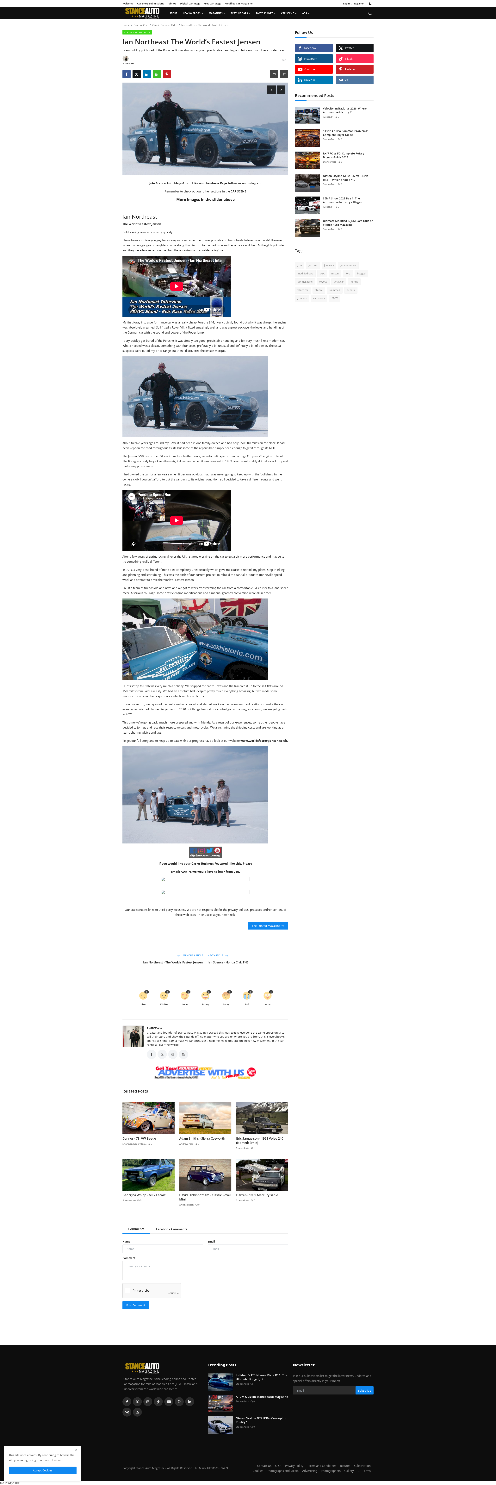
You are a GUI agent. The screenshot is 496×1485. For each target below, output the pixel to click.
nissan (335, 273)
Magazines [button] (216, 13)
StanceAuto (154, 1027)
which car (302, 290)
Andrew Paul (186, 1143)
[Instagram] (147, 1401)
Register (359, 3)
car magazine (305, 281)
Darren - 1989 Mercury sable (257, 1195)
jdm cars (329, 265)
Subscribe (364, 1390)
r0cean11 (328, 116)
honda (354, 281)
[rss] (137, 1412)
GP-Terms (364, 1471)
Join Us (172, 3)
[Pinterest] (179, 1401)
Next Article (216, 955)
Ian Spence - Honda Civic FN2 (228, 962)
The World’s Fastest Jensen (141, 224)
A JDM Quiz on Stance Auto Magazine (262, 1397)
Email (211, 1241)
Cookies (258, 1471)
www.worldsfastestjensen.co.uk (263, 740)
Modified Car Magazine (238, 3)
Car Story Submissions (150, 3)
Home (126, 25)
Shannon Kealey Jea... (134, 1143)
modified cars (305, 273)
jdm (299, 265)
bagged (361, 273)
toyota (323, 281)
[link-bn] (205, 1073)
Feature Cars (141, 25)
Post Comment (135, 1305)
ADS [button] (304, 13)
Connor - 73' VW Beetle (139, 1138)
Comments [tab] (136, 1229)
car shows (319, 298)
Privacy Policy (294, 1466)
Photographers (331, 1471)
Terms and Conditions (321, 1466)
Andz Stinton (186, 1204)
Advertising (309, 1471)
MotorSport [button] (264, 13)
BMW (335, 298)
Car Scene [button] (287, 13)
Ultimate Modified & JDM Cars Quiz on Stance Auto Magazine (348, 223)
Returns (345, 1466)
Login (346, 3)
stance (319, 290)
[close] (76, 1450)
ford (347, 273)
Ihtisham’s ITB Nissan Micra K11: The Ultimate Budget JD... (261, 1377)
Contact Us (264, 1466)
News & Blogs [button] (192, 13)
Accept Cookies (42, 1470)
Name (126, 1241)
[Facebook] (126, 1401)
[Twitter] (137, 1401)
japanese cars (348, 265)
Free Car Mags (212, 3)
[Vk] (126, 1412)
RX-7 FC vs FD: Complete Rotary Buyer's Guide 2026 (343, 155)
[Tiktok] (158, 1401)
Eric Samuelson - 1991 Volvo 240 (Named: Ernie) (259, 1140)
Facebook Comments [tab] (171, 1229)
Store (173, 13)
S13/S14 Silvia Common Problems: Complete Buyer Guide (345, 133)
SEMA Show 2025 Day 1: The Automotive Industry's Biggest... (344, 200)
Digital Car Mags (190, 3)
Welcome (127, 3)
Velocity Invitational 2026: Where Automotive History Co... (345, 110)
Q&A (278, 1466)
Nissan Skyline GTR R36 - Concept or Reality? (261, 1420)
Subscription (362, 1466)
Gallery (349, 1471)
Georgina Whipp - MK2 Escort (143, 1195)
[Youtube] (168, 1401)
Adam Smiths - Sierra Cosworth (202, 1138)
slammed (334, 290)
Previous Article (192, 955)
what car (339, 281)
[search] (370, 13)
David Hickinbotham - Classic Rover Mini (205, 1197)
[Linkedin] (189, 1401)
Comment (128, 1258)
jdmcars (302, 298)
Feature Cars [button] (239, 13)
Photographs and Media (283, 1471)
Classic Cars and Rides (164, 25)
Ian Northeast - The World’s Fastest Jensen (173, 962)
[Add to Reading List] (284, 74)
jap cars (313, 265)
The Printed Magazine (266, 926)
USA (322, 273)
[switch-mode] (371, 3)
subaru (351, 290)
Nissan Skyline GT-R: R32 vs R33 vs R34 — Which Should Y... (345, 178)
